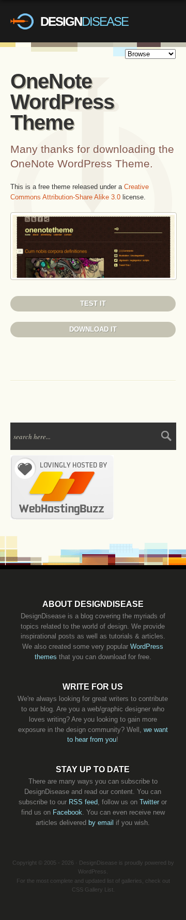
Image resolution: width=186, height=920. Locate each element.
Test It (93, 303)
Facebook (67, 812)
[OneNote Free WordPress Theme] (93, 278)
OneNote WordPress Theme (62, 102)
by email (101, 823)
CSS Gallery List (92, 889)
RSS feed (83, 802)
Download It (93, 329)
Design (84, 21)
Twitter (149, 802)
